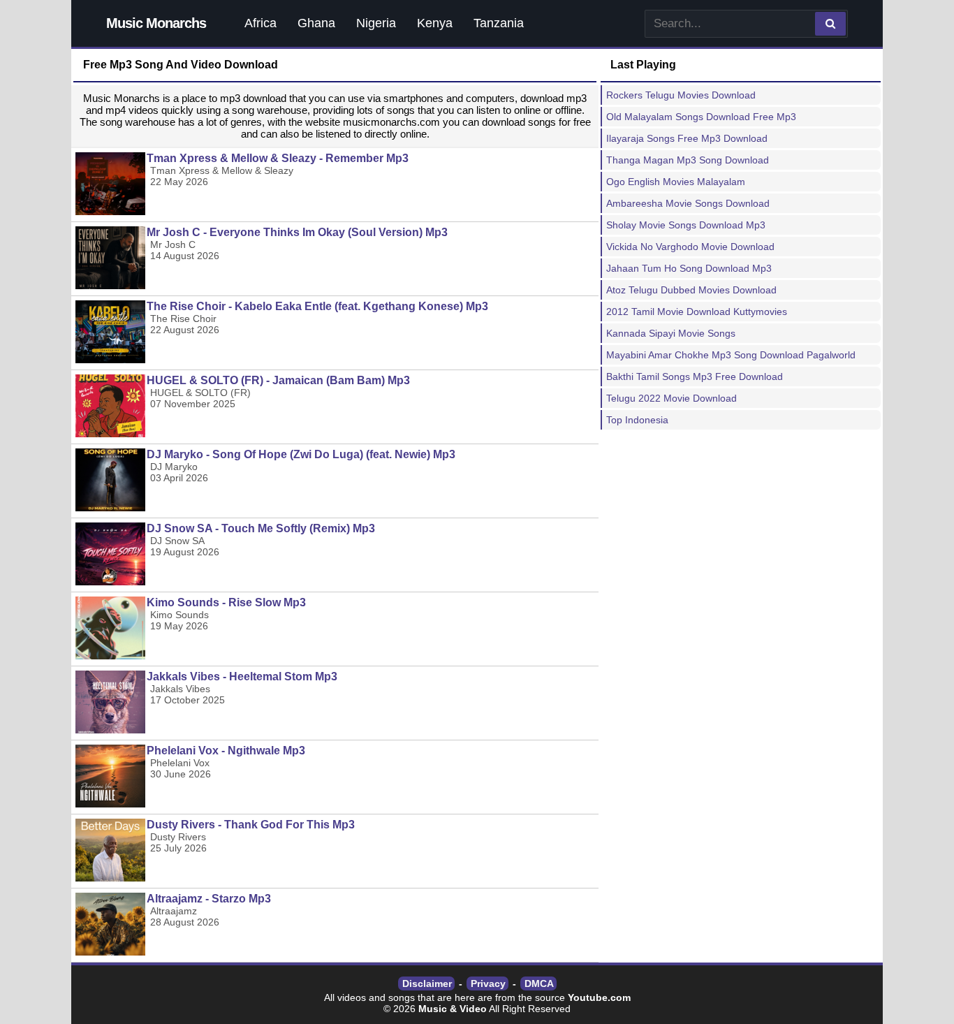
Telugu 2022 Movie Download (671, 398)
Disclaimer (427, 983)
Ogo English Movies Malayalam (675, 181)
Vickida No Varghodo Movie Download (690, 246)
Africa (260, 23)
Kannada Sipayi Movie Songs (670, 333)
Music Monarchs (156, 23)
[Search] (830, 24)
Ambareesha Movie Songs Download (688, 203)
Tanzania (499, 23)
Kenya (435, 23)
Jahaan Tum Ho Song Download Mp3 (689, 268)
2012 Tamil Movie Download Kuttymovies (696, 311)
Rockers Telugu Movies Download (681, 95)
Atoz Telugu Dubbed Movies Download (691, 289)
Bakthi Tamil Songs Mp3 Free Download (694, 376)
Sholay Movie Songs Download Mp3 (685, 225)
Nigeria (376, 23)
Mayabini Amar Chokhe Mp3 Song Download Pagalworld (731, 354)
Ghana (316, 23)
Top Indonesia (637, 419)
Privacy (488, 983)
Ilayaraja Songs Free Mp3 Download (687, 138)
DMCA (539, 983)
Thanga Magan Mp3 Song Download (687, 160)
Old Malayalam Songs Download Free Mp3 (701, 116)
